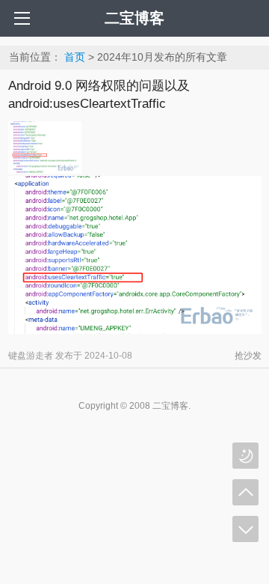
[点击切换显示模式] (245, 455)
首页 (74, 57)
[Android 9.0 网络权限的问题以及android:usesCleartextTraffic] (44, 170)
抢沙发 (248, 355)
